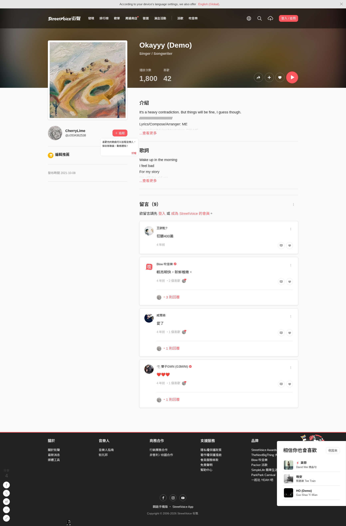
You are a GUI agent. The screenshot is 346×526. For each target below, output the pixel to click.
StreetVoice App (182, 506)
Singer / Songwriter (155, 54)
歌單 (117, 18)
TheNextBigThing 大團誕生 (269, 455)
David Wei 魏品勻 (306, 467)
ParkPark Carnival (263, 475)
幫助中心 (206, 470)
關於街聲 (54, 450)
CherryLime (75, 131)
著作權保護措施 (210, 455)
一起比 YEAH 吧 (262, 480)
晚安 (299, 476)
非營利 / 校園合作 (161, 455)
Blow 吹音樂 (259, 460)
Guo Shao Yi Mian (306, 494)
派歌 (180, 18)
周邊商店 (131, 18)
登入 (162, 214)
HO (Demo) (304, 490)
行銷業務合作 (159, 450)
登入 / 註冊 (288, 18)
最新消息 (54, 455)
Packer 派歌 (259, 465)
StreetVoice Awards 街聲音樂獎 (272, 450)
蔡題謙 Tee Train (306, 480)
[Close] (341, 4)
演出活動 (160, 18)
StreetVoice (64, 18)
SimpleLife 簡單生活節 (266, 470)
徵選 (146, 18)
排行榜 (104, 18)
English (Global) (208, 4)
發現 (91, 18)
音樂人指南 (106, 450)
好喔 (134, 153)
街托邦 (103, 455)
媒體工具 (54, 460)
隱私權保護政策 (210, 450)
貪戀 (303, 462)
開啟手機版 (160, 506)
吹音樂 (193, 18)
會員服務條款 (209, 460)
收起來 (332, 450)
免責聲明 (206, 465)
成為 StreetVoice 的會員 (190, 214)
